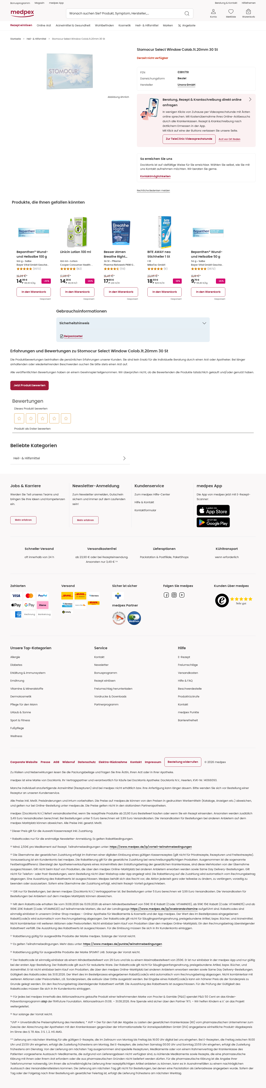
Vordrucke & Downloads (110, 696)
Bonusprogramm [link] (20, 3)
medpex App (56, 2)
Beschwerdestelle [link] (190, 689)
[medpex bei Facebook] (166, 595)
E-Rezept (184, 657)
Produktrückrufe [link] (188, 696)
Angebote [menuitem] (189, 25)
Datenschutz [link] (87, 762)
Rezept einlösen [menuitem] (21, 25)
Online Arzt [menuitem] (44, 25)
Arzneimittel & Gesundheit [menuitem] (73, 25)
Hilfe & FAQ (185, 681)
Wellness (16, 736)
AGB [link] (56, 762)
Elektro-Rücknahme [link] (113, 762)
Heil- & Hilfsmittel (36, 38)
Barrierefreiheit (188, 720)
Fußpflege (17, 728)
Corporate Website (24, 762)
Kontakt (99, 657)
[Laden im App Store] (225, 510)
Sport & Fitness (20, 720)
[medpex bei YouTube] (182, 595)
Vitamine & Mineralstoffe (26, 689)
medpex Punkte (188, 712)
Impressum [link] (153, 762)
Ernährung (17, 681)
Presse (45, 762)
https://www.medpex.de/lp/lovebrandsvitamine (164, 909)
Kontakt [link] (183, 704)
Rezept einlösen (104, 681)
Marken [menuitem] (168, 25)
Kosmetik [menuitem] (125, 25)
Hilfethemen (249, 2)
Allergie (15, 657)
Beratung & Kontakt (226, 2)
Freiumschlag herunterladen (113, 689)
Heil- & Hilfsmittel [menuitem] (146, 25)
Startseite (15, 38)
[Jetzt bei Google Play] (225, 522)
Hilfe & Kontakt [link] (144, 502)
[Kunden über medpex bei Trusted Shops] (235, 601)
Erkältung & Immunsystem (27, 673)
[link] (119, 618)
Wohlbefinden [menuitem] (104, 25)
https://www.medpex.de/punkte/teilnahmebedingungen (122, 944)
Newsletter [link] (101, 665)
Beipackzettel (73, 336)
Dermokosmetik (20, 696)
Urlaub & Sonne (20, 712)
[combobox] (129, 13)
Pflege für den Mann (24, 704)
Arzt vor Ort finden (229, 139)
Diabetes (16, 665)
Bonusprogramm (105, 673)
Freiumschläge (188, 665)
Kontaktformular (145, 510)
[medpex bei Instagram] (174, 595)
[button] (189, 139)
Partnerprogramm (106, 704)
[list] (69, 71)
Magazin (39, 2)
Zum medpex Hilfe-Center (152, 494)
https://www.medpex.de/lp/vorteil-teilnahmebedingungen (151, 847)
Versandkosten (188, 673)
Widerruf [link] (68, 762)
